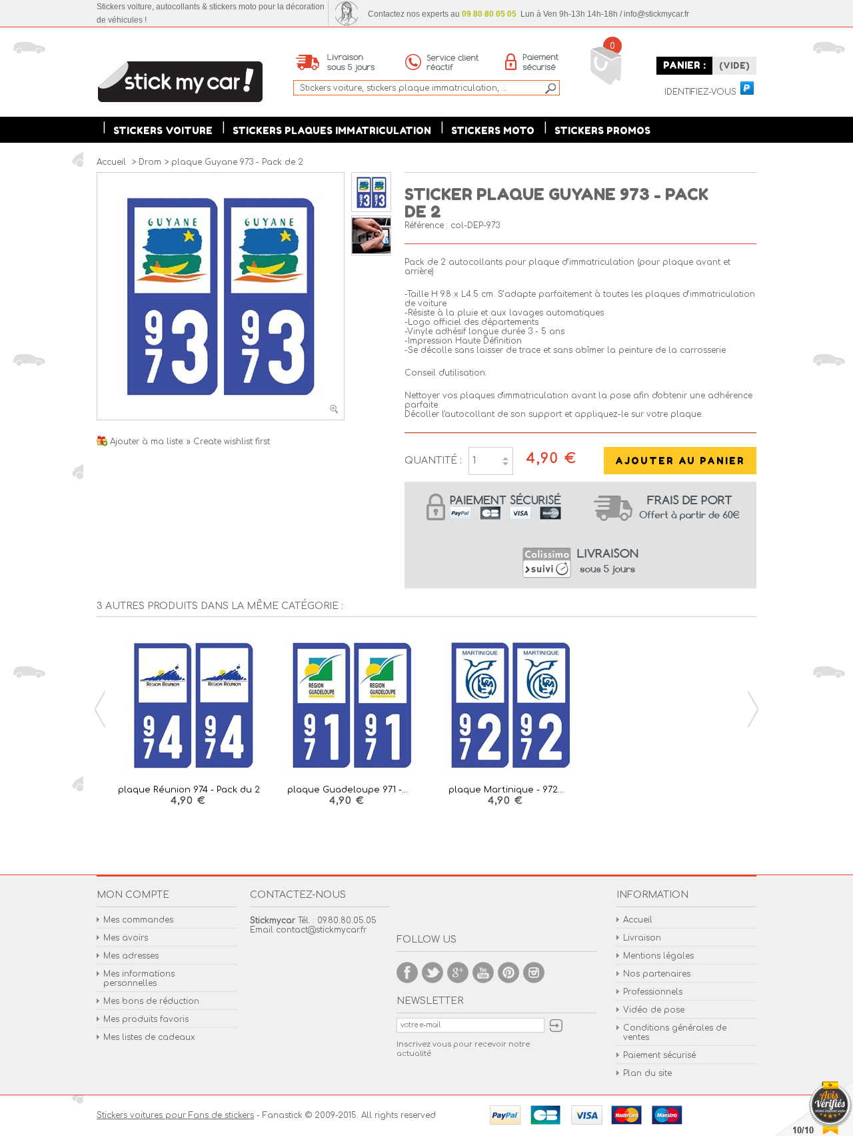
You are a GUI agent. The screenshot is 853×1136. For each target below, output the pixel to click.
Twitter (432, 972)
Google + (457, 972)
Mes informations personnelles (139, 978)
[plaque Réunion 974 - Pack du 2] (188, 706)
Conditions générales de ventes (674, 1032)
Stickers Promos (602, 130)
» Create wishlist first (228, 441)
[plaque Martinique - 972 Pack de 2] (505, 706)
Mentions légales (658, 956)
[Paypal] (746, 88)
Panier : (684, 65)
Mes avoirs (125, 938)
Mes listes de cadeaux (149, 1037)
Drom (150, 162)
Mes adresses (131, 956)
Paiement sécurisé (659, 1055)
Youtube (483, 972)
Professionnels (652, 992)
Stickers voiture (163, 130)
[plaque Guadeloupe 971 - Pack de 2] (347, 706)
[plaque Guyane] (371, 252)
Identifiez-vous (700, 92)
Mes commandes (138, 920)
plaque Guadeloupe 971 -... (347, 789)
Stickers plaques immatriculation (332, 130)
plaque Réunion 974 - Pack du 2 (189, 789)
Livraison (642, 938)
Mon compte (133, 895)
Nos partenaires (656, 974)
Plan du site (647, 1073)
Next (753, 709)
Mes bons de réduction (151, 1001)
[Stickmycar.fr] (180, 82)
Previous (100, 709)
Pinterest (508, 972)
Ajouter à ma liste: (148, 441)
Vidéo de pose (653, 1010)
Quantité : (433, 461)
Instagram (533, 972)
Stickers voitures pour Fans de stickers (175, 1115)
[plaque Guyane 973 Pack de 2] (371, 209)
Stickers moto (492, 130)
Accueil (637, 920)
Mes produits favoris (146, 1019)
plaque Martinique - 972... (506, 789)
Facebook (407, 972)
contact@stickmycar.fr (321, 930)
